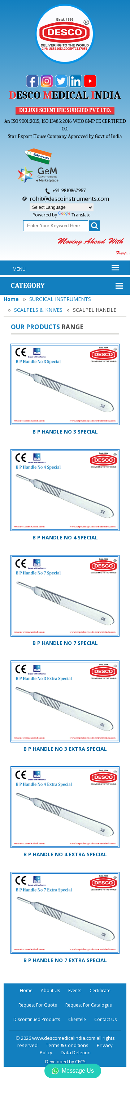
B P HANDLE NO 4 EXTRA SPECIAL (65, 854)
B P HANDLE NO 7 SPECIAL (65, 642)
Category (28, 285)
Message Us (78, 1071)
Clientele (77, 1019)
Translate (81, 215)
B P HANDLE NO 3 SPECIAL (65, 431)
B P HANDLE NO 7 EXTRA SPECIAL (65, 960)
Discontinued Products (36, 1019)
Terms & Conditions (67, 1045)
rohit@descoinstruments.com (69, 199)
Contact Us (105, 1019)
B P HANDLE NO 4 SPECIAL (65, 537)
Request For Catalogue (88, 1005)
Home (11, 299)
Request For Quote (37, 1005)
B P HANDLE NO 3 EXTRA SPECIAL (65, 748)
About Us (50, 990)
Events (74, 990)
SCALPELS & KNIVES (38, 309)
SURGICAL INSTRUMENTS (60, 299)
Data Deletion (76, 1052)
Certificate (100, 990)
